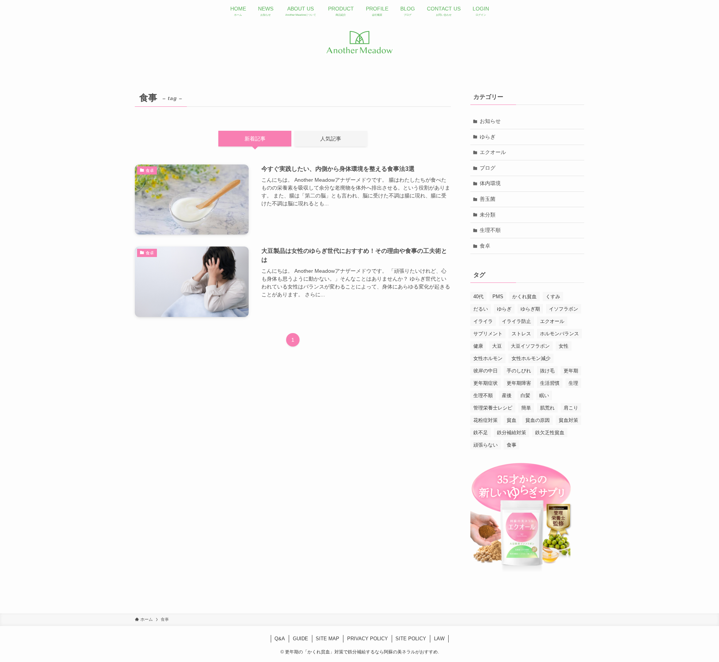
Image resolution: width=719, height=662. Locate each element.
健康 (478, 346)
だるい (480, 309)
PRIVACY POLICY (367, 638)
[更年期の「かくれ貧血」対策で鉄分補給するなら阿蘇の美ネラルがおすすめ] (359, 42)
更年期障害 (519, 383)
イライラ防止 (516, 321)
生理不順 (490, 230)
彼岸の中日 (485, 371)
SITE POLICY (410, 638)
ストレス (521, 333)
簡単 (526, 408)
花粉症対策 (485, 420)
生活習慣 (549, 383)
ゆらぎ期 (530, 309)
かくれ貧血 (524, 296)
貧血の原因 (537, 420)
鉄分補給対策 (511, 432)
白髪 (525, 395)
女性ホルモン (488, 358)
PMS (497, 296)
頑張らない (485, 445)
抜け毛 (547, 371)
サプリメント (488, 333)
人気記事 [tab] (330, 139)
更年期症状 (485, 383)
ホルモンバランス (559, 333)
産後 (507, 395)
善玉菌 (487, 199)
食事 (511, 445)
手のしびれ (519, 371)
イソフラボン (563, 309)
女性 (563, 346)
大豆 (497, 346)
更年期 (571, 371)
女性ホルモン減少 (531, 358)
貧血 (511, 420)
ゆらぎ (487, 137)
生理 (573, 383)
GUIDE (300, 638)
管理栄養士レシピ (492, 408)
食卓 (485, 246)
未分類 (487, 215)
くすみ (553, 296)
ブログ (487, 168)
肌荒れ (547, 408)
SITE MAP (327, 638)
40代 (478, 296)
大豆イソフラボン (530, 346)
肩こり (571, 408)
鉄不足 (480, 432)
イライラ (483, 321)
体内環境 (490, 183)
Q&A (279, 638)
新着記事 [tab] (255, 139)
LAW (439, 638)
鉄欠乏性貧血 (549, 432)
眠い (544, 395)
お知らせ (490, 121)
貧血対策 (568, 420)
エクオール (493, 152)
